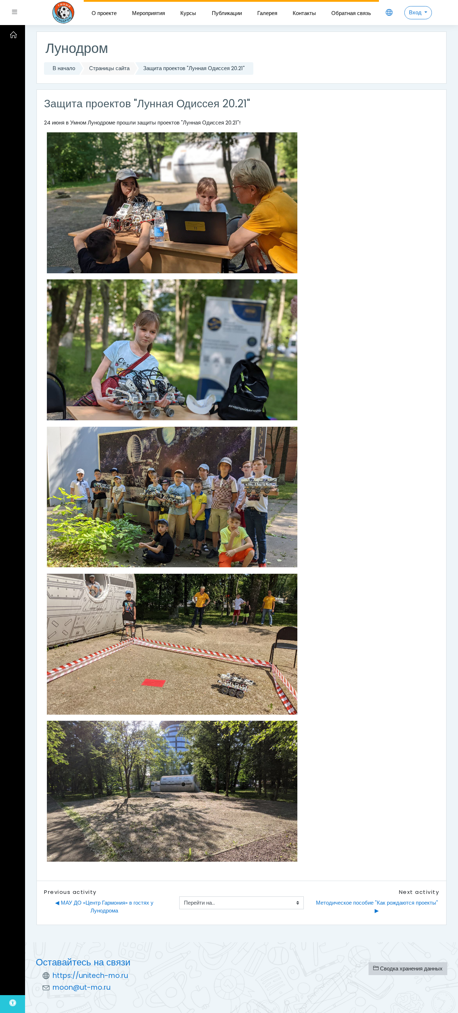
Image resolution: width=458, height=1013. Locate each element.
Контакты (304, 13)
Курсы (188, 13)
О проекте (104, 13)
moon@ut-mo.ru (82, 987)
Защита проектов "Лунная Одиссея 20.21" (194, 68)
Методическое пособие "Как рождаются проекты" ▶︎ (377, 907)
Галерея (267, 13)
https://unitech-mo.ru (90, 975)
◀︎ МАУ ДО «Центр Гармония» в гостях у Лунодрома (105, 907)
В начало (64, 68)
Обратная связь (351, 13)
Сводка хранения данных (411, 968)
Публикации (227, 13)
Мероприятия (148, 13)
